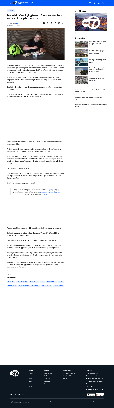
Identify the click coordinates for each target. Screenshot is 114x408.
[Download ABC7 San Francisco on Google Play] (100, 394)
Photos (31, 383)
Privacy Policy (13, 401)
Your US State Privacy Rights (46, 401)
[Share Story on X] (47, 23)
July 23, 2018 (44, 194)
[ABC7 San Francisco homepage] (20, 3)
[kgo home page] (14, 373)
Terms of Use (56, 401)
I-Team (65, 378)
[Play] (91, 22)
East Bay (46, 375)
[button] (10, 2)
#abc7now (43, 192)
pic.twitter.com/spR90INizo (53, 192)
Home (31, 373)
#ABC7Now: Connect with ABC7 (95, 378)
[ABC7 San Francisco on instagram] (19, 394)
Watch (31, 381)
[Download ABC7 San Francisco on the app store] (91, 394)
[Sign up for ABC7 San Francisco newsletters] (23, 394)
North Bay (47, 383)
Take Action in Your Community (94, 381)
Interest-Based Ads (65, 401)
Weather (31, 375)
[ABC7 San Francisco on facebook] (11, 394)
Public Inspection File (75, 401)
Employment (89, 386)
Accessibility (89, 383)
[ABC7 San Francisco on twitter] (15, 394)
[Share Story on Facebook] (43, 23)
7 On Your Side (67, 375)
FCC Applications (85, 401)
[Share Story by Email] (59, 23)
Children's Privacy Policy (33, 401)
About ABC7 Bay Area (92, 373)
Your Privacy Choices (21, 401)
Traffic (31, 378)
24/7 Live (32, 3)
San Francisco (48, 373)
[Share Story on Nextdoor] (55, 23)
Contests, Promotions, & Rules (94, 389)
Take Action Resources (69, 373)
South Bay (47, 378)
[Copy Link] (63, 23)
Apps (30, 386)
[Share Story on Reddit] (51, 23)
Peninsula (47, 381)
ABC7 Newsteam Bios (92, 375)
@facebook (50, 189)
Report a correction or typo (13, 271)
